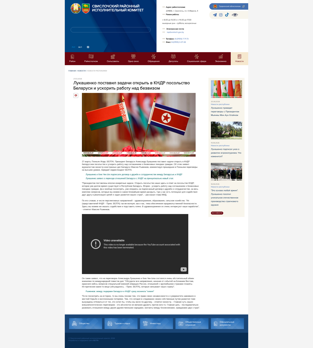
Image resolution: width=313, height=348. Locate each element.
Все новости (217, 213)
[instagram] (220, 15)
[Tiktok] (227, 15)
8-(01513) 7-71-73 (182, 39)
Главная (72, 71)
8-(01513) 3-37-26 (178, 42)
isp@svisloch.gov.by (175, 32)
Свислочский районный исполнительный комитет (118, 8)
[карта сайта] (88, 47)
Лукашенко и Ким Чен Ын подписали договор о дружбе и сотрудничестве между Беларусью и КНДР (134, 174)
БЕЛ (80, 47)
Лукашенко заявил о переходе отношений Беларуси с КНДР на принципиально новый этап (129, 178)
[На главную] (76, 8)
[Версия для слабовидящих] (235, 14)
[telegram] (215, 15)
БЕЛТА (95, 340)
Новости (81, 71)
